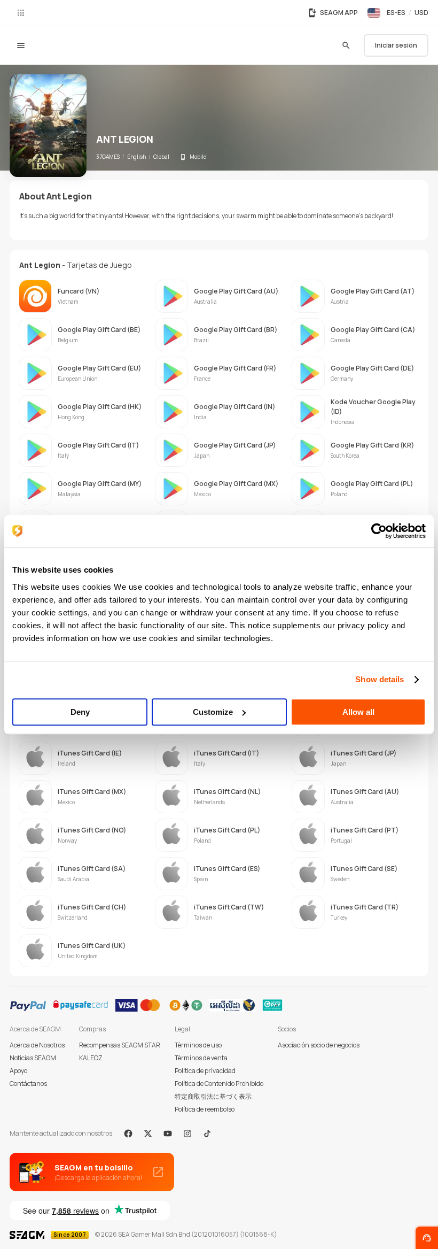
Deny (80, 711)
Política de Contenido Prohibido (219, 1083)
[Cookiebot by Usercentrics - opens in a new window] (379, 531)
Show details (379, 679)
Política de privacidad (205, 1070)
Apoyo (18, 1070)
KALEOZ (91, 1057)
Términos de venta (201, 1057)
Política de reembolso (204, 1109)
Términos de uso (198, 1045)
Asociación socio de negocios (318, 1045)
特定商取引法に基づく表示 (213, 1096)
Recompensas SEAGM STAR (119, 1045)
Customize (213, 711)
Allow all (358, 711)
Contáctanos (28, 1083)
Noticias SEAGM (33, 1057)
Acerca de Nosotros (37, 1045)
